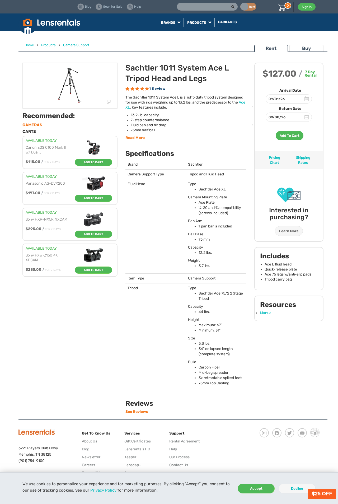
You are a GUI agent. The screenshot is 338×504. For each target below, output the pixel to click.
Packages (227, 22)
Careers (88, 465)
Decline (297, 489)
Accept (256, 489)
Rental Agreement (184, 441)
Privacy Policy (103, 490)
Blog (85, 449)
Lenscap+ (132, 465)
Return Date (290, 108)
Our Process (179, 457)
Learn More (289, 231)
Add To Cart (289, 136)
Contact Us (178, 465)
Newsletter (91, 457)
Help (173, 449)
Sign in (307, 7)
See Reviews (136, 411)
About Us (89, 441)
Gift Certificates (137, 441)
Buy (306, 48)
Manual (266, 313)
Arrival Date (290, 90)
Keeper (130, 457)
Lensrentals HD (137, 449)
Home (29, 45)
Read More (135, 138)
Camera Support (76, 45)
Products (48, 45)
